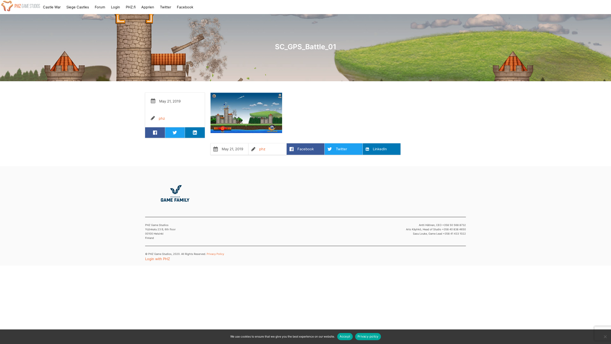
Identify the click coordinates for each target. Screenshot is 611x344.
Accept (345, 336)
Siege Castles (77, 7)
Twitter (165, 7)
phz (162, 118)
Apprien (147, 7)
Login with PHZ (157, 259)
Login (115, 7)
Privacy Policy (215, 254)
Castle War (52, 7)
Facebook (185, 7)
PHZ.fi (131, 7)
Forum (100, 7)
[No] (605, 336)
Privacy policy (368, 336)
